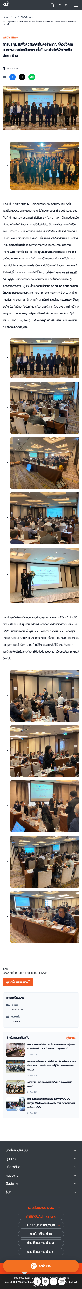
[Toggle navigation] (76, 4)
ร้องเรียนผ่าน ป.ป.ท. (41, 1252)
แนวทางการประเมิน (27, 973)
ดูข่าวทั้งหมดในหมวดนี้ (17, 982)
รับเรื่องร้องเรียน (41, 1234)
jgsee (6, 973)
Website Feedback (59, 1278)
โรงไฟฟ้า (42, 973)
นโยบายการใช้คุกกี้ (40, 1278)
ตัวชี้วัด (13, 973)
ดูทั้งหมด (71, 1038)
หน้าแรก (6, 17)
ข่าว (14, 17)
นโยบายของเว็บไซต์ (22, 1278)
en (66, 5)
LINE (31, 77)
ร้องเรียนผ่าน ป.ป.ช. (41, 1243)
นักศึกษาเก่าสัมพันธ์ (41, 1225)
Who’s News (26, 17)
